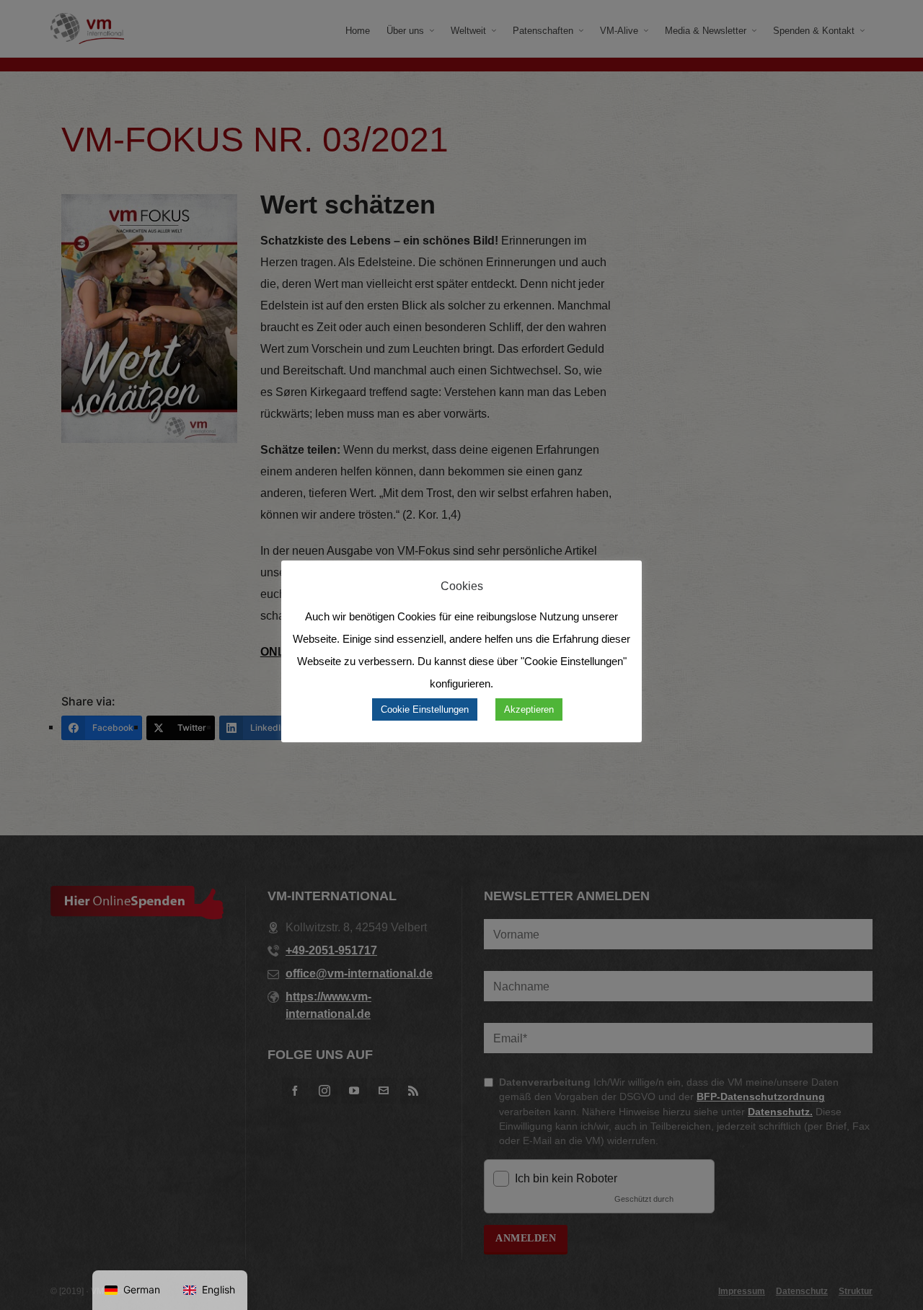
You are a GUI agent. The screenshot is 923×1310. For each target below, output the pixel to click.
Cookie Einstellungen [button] (425, 709)
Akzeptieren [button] (529, 709)
